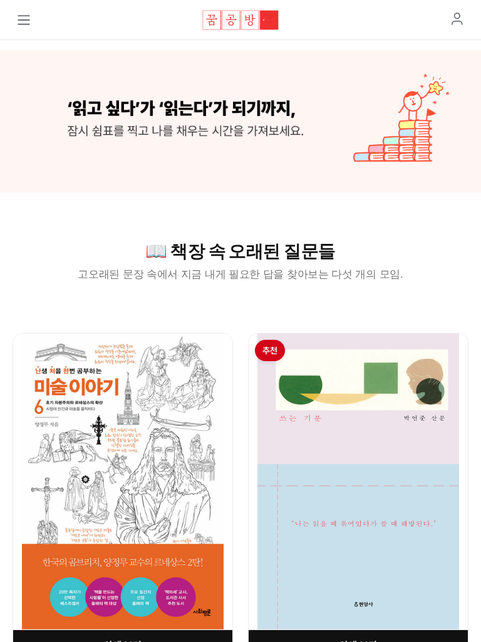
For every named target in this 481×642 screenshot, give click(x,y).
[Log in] (457, 19)
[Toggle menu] (24, 20)
